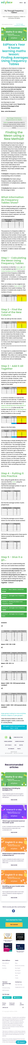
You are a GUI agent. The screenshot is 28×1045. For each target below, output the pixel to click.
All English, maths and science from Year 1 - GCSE (14, 727)
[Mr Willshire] (10, 737)
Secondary (11, 748)
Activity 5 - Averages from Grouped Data (13, 615)
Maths (21, 745)
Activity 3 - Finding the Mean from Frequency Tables (12, 602)
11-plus (16, 978)
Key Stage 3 (8, 745)
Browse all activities (19, 965)
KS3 (15, 745)
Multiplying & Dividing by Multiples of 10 (11, 789)
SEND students (5, 990)
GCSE (16, 975)
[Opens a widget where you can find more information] (21, 1042)
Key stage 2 (18, 970)
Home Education (18, 737)
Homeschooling (19, 741)
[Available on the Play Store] (18, 997)
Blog (16, 963)
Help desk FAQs (18, 984)
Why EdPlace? (5, 963)
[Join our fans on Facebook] (23, 1007)
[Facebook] (13, 912)
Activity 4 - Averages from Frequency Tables (13, 609)
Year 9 (19, 748)
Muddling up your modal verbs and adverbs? (13, 887)
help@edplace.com (19, 987)
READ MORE (14, 800)
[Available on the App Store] (7, 997)
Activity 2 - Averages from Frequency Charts (13, 596)
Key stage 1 (17, 968)
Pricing (4, 965)
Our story (4, 968)
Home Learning (8, 741)
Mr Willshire (9, 753)
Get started (14, 924)
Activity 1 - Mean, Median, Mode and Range (13, 590)
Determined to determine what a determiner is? (13, 854)
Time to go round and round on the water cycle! (13, 822)
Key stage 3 (18, 973)
